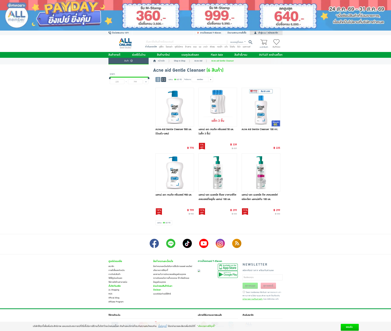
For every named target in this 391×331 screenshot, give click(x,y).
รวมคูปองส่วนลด (190, 55)
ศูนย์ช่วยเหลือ (115, 261)
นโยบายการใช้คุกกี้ (160, 270)
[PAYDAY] (195, 15)
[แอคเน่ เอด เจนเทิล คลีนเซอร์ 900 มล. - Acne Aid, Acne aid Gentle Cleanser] (174, 172)
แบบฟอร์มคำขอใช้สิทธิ (162, 293)
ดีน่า (239, 46)
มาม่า (205, 46)
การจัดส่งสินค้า (114, 274)
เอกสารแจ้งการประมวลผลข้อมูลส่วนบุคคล (169, 274)
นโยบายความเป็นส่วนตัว (253, 299)
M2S (110, 293)
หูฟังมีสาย (179, 46)
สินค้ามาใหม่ (163, 55)
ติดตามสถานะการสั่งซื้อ (236, 32)
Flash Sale (217, 55)
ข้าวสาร (188, 46)
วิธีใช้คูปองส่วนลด (115, 278)
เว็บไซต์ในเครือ (114, 286)
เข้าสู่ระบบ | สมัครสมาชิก (268, 32)
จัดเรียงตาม (187, 79)
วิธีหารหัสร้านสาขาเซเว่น (117, 282)
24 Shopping (113, 289)
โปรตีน (232, 46)
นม (200, 46)
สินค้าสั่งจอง (240, 55)
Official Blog (113, 297)
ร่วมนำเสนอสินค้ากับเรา (162, 286)
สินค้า (126, 60)
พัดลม (212, 46)
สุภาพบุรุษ (250, 286)
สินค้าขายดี (114, 55)
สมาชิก (111, 266)
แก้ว (226, 46)
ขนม (195, 46)
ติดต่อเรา (157, 289)
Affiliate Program (116, 301)
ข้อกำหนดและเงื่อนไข (163, 261)
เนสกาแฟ (246, 46)
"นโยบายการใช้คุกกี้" (206, 326)
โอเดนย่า (169, 46)
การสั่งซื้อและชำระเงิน (116, 270)
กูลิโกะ (161, 46)
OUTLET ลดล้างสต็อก (271, 55)
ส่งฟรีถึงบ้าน (138, 55)
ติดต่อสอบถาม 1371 (120, 32)
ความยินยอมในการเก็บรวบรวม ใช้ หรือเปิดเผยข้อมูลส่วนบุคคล (171, 280)
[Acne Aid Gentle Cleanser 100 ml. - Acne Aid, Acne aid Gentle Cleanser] (261, 107)
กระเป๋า (219, 46)
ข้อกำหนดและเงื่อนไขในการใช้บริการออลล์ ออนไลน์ (172, 266)
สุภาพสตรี (268, 286)
